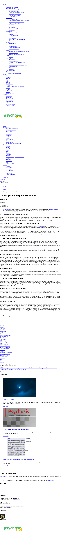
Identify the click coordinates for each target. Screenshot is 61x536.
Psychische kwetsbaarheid (6, 352)
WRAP (10, 67)
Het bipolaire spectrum (14, 26)
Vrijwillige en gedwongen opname (17, 39)
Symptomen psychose (14, 11)
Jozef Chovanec (4, 344)
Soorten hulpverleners (14, 32)
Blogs (7, 81)
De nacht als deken (8, 399)
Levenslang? (9, 96)
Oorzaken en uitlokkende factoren (17, 28)
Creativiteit (2, 328)
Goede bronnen (9, 84)
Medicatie (8, 42)
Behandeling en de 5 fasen (15, 14)
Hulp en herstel (9, 58)
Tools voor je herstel (13, 61)
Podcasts (8, 85)
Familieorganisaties (13, 53)
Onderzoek (2, 350)
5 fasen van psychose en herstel (16, 12)
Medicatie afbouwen (14, 49)
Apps (7, 80)
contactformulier (16, 499)
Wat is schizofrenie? (13, 19)
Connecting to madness (14, 23)
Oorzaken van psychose (14, 15)
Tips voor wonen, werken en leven (17, 62)
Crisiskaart (11, 69)
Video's (7, 162)
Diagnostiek (3, 331)
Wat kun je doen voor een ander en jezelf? (19, 51)
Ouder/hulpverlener (10, 104)
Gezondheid (3, 339)
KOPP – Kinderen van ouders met (17, 54)
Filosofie (2, 337)
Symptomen (12, 27)
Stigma (7, 55)
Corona (1, 327)
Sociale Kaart (9, 90)
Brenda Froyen (9, 71)
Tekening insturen (10, 105)
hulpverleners (40, 226)
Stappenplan (9, 97)
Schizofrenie (9, 18)
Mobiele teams (12, 38)
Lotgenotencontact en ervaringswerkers (18, 65)
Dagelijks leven (3, 329)
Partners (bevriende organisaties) (13, 73)
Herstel (1, 340)
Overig (1, 351)
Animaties (8, 77)
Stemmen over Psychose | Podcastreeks (15, 86)
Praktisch (8, 88)
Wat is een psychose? (14, 10)
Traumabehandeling (13, 35)
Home (4, 4)
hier (7, 507)
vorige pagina (3, 205)
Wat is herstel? (12, 59)
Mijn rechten (9, 102)
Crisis (10, 40)
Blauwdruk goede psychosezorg (7, 325)
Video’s (8, 92)
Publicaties (8, 89)
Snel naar (5, 74)
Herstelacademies (13, 66)
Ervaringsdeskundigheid (5, 335)
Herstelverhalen (12, 63)
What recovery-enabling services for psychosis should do (20, 459)
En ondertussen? (10, 100)
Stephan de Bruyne (7, 209)
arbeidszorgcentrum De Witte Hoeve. (11, 211)
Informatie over (6, 6)
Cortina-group (50, 480)
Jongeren (5, 94)
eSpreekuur (5, 106)
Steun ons (2, 179)
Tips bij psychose (13, 16)
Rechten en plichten (4, 355)
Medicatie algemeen (4, 348)
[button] (30, 179)
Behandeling (12, 30)
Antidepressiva (12, 43)
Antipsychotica (12, 45)
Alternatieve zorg (13, 36)
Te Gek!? (11, 57)
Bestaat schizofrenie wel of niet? (16, 22)
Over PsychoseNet (10, 70)
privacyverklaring (4, 477)
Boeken (8, 82)
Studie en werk (3, 360)
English (2, 333)
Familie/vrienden (4, 336)
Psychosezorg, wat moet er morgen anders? (16, 429)
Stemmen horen (3, 356)
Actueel (8, 78)
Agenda (8, 75)
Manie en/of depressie (5, 346)
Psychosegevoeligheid (11, 8)
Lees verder (5, 406)
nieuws (4, 189)
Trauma (2, 362)
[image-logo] (2, 516)
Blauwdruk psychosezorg (12, 7)
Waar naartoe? (9, 98)
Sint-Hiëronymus (53, 209)
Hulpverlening (3, 342)
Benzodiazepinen (13, 46)
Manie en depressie (10, 24)
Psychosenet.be (4, 476)
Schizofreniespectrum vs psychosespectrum (19, 20)
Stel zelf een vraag (4, 371)
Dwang (1, 332)
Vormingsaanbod (10, 93)
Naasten (8, 50)
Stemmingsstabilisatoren (14, 47)
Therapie (11, 34)
